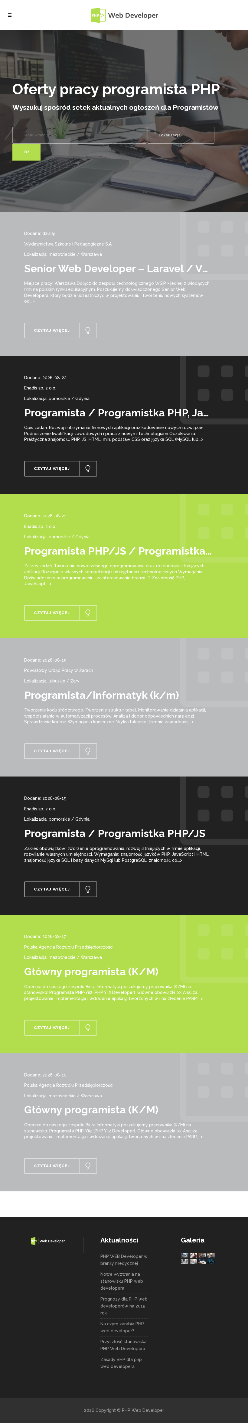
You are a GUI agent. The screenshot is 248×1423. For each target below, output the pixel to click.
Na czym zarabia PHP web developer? (122, 1327)
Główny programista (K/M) (91, 971)
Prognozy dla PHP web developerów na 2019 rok (124, 1306)
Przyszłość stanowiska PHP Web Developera (123, 1345)
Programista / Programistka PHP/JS (114, 833)
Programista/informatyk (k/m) (101, 695)
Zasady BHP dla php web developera (121, 1363)
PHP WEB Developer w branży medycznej (124, 1260)
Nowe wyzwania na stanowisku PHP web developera (121, 1281)
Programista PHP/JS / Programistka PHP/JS (135, 551)
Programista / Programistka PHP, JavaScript (134, 413)
